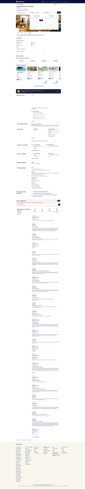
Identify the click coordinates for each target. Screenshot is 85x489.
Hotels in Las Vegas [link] (18, 448)
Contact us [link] (35, 451)
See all (17, 46)
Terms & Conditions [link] (55, 448)
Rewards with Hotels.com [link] (65, 452)
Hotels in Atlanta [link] (18, 468)
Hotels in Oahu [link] (27, 462)
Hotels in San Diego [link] (18, 455)
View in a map (34, 108)
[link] (58, 4)
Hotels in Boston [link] (18, 471)
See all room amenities (35, 158)
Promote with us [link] (45, 452)
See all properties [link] (20, 4)
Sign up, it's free (57, 91)
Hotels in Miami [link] (18, 461)
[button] (33, 20)
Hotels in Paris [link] (18, 462)
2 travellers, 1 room (48, 12)
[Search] (59, 205)
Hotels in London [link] (18, 475)
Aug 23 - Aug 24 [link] (32, 61)
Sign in (68, 1)
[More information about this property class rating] (19, 7)
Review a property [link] (36, 452)
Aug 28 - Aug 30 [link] (44, 61)
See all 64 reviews (19, 38)
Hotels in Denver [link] (18, 464)
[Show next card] (60, 75)
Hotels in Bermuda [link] (27, 454)
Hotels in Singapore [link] (27, 451)
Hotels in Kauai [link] (27, 461)
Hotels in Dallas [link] (18, 481)
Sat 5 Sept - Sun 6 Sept (35, 12)
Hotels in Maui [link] (27, 458)
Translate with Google (35, 219)
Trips (62, 1)
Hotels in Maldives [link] (27, 452)
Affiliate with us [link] (45, 449)
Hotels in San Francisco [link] (19, 458)
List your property (54, 1)
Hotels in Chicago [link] (18, 451)
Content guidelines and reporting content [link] (56, 453)
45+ (59, 30)
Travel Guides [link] (63, 451)
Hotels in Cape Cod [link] (27, 464)
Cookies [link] (54, 451)
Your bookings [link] (36, 448)
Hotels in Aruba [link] (27, 448)
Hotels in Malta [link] (27, 455)
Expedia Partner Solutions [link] (46, 450)
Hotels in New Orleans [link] (19, 454)
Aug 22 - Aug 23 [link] (21, 61)
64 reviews (18, 213)
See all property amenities (36, 150)
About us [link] (63, 448)
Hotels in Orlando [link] (18, 452)
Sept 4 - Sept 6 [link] (55, 61)
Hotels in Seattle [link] (18, 478)
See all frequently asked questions (36, 196)
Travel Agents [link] (45, 453)
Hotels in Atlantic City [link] (19, 472)
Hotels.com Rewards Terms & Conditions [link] (56, 455)
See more (32, 121)
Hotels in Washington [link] (18, 465)
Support (59, 1)
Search (59, 12)
